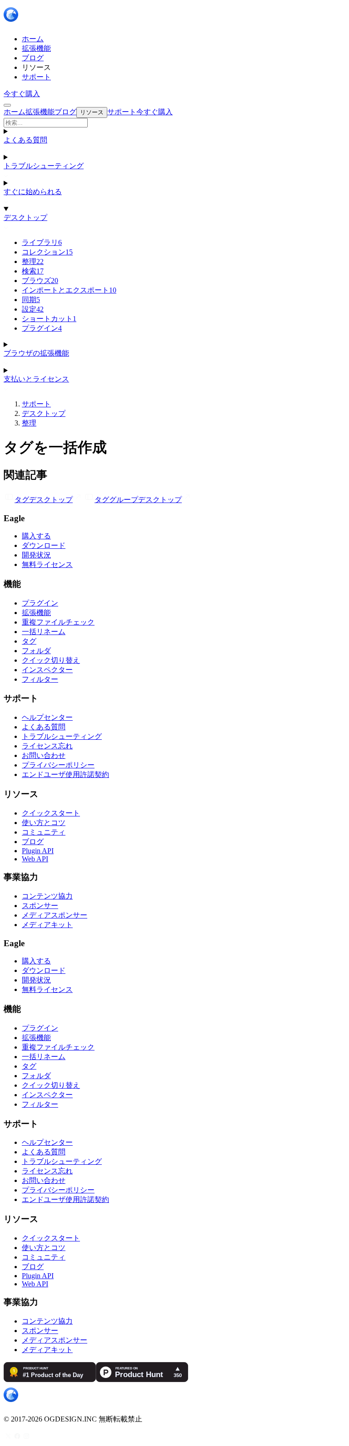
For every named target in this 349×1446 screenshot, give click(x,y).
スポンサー (40, 905)
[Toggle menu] (7, 105)
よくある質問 (25, 140)
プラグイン (42, 328)
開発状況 (36, 555)
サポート (36, 404)
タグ (29, 641)
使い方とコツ (43, 822)
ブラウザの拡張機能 (36, 353)
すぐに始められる (33, 191)
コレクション (47, 252)
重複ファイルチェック (58, 622)
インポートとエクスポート (69, 290)
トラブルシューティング (44, 166)
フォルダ (36, 651)
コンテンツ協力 (47, 896)
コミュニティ (43, 832)
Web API (35, 859)
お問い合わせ (43, 755)
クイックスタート (51, 813)
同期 (31, 299)
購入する (36, 536)
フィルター (40, 679)
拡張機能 (36, 612)
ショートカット (49, 318)
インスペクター (47, 670)
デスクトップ (25, 217)
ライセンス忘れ (47, 746)
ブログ (33, 841)
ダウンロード (43, 545)
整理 (33, 261)
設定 (33, 309)
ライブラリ (42, 242)
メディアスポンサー (54, 915)
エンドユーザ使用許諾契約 (65, 774)
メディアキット (47, 924)
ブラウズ (40, 280)
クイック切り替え (51, 660)
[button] (174, 122)
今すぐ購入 (22, 94)
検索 (33, 271)
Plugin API (38, 851)
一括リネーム (43, 631)
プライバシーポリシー (58, 765)
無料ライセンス (47, 564)
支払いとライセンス (36, 379)
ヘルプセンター (47, 717)
